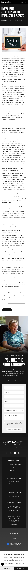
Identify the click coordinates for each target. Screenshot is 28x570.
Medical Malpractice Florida (15, 20)
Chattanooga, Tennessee (14, 502)
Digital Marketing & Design (15, 544)
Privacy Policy (19, 537)
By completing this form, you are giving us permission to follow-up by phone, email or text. (14, 423)
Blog (6, 20)
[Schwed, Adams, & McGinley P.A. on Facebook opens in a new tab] (6, 453)
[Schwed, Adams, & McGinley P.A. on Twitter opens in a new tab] (11, 453)
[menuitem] (6, 453)
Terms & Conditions (10, 537)
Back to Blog (7, 310)
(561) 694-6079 (20, 563)
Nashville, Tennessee (14, 516)
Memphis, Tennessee (14, 490)
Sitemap (14, 538)
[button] (2, 564)
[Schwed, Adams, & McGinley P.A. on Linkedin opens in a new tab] (19, 453)
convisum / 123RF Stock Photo (16, 303)
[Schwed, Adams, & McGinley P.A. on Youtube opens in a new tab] (15, 453)
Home (2, 20)
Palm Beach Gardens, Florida (14, 461)
